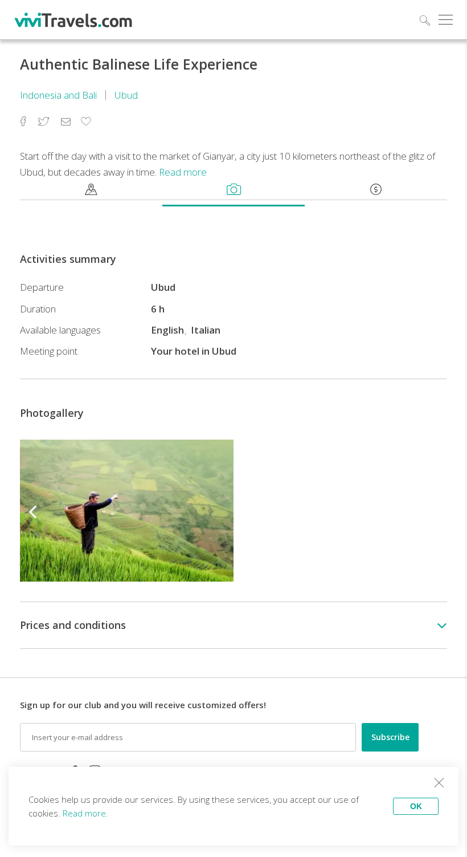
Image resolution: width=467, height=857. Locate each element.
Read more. (85, 813)
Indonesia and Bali (58, 94)
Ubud (126, 94)
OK (416, 806)
